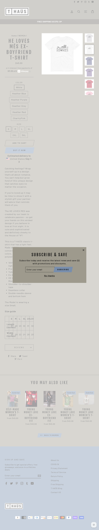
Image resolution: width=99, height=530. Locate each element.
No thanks (49, 275)
